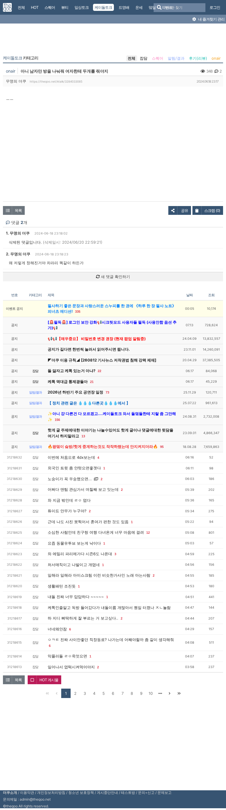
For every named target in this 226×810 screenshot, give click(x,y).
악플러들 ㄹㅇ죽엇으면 (67, 656)
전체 (131, 58)
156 (57, 419)
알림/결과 (176, 58)
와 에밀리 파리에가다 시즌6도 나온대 (80, 553)
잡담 (143, 58)
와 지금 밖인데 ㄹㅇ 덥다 (69, 500)
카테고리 (20, 58)
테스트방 (128, 792)
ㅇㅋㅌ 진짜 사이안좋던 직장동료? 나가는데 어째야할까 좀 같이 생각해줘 (111, 639)
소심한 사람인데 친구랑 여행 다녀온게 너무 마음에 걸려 (96, 532)
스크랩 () (212, 210)
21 (92, 382)
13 (83, 436)
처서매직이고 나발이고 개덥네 (74, 564)
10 (151, 693)
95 (162, 446)
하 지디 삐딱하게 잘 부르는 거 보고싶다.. (83, 618)
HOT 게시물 (48, 679)
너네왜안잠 (57, 629)
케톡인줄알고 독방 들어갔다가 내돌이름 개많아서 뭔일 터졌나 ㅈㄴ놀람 (109, 607)
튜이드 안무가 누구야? (67, 510)
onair (216, 58)
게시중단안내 (107, 792)
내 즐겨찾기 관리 (211, 19)
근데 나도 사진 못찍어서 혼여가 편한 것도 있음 (88, 521)
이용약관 (27, 792)
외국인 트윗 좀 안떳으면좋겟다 (74, 468)
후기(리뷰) (198, 58)
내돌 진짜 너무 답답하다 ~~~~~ (76, 596)
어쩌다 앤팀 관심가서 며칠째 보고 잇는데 (83, 489)
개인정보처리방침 (51, 792)
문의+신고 (146, 792)
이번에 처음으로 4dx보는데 (71, 457)
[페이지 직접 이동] (160, 693)
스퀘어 (157, 58)
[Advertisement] (113, 40)
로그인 (215, 7)
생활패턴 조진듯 (62, 586)
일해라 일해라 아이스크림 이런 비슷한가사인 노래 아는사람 (99, 575)
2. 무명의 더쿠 (18, 254)
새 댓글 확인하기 (115, 276)
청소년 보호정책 (81, 792)
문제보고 (164, 792)
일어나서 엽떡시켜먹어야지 (71, 667)
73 (107, 392)
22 (99, 371)
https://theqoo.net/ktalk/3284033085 (56, 81)
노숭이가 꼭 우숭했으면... (70, 478)
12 (148, 532)
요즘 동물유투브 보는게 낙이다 (74, 543)
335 (77, 311)
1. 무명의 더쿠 (18, 233)
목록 (18, 210)
